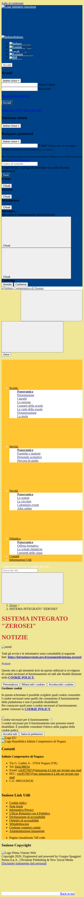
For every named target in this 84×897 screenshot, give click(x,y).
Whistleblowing (19, 824)
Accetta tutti (61, 684)
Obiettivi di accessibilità (24, 820)
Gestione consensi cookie (25, 827)
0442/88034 (22, 766)
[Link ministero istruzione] (19, 6)
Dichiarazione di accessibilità (27, 817)
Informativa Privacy (21, 809)
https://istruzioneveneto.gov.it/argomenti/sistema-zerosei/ (45, 657)
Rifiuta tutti (33, 684)
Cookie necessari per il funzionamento (25, 719)
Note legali (16, 806)
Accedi (7, 65)
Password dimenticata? (16, 95)
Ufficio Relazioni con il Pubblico (29, 813)
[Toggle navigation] (32, 336)
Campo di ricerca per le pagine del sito (25, 566)
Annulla (7, 284)
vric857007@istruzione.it (49, 770)
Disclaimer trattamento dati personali (24, 863)
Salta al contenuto (12, 3)
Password (44, 88)
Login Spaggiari (20, 160)
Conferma (20, 284)
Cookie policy (18, 802)
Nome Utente (46, 84)
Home (13, 605)
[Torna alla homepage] (42, 288)
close (6, 354)
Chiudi (6, 185)
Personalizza (10, 684)
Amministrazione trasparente (27, 831)
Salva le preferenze (32, 734)
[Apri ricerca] (51, 305)
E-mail (42, 145)
